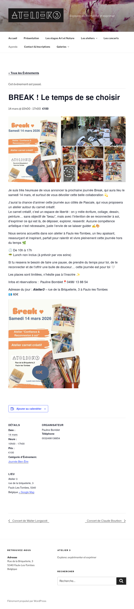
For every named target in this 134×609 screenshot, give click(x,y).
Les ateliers (88, 38)
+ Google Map (26, 492)
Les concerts (111, 38)
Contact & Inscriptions (37, 46)
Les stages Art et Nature (60, 38)
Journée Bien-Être (18, 461)
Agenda (12, 46)
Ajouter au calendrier (28, 408)
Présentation (31, 38)
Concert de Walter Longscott (29, 521)
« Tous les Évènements (23, 73)
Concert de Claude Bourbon (104, 521)
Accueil (12, 38)
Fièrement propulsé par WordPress (26, 600)
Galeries (61, 46)
